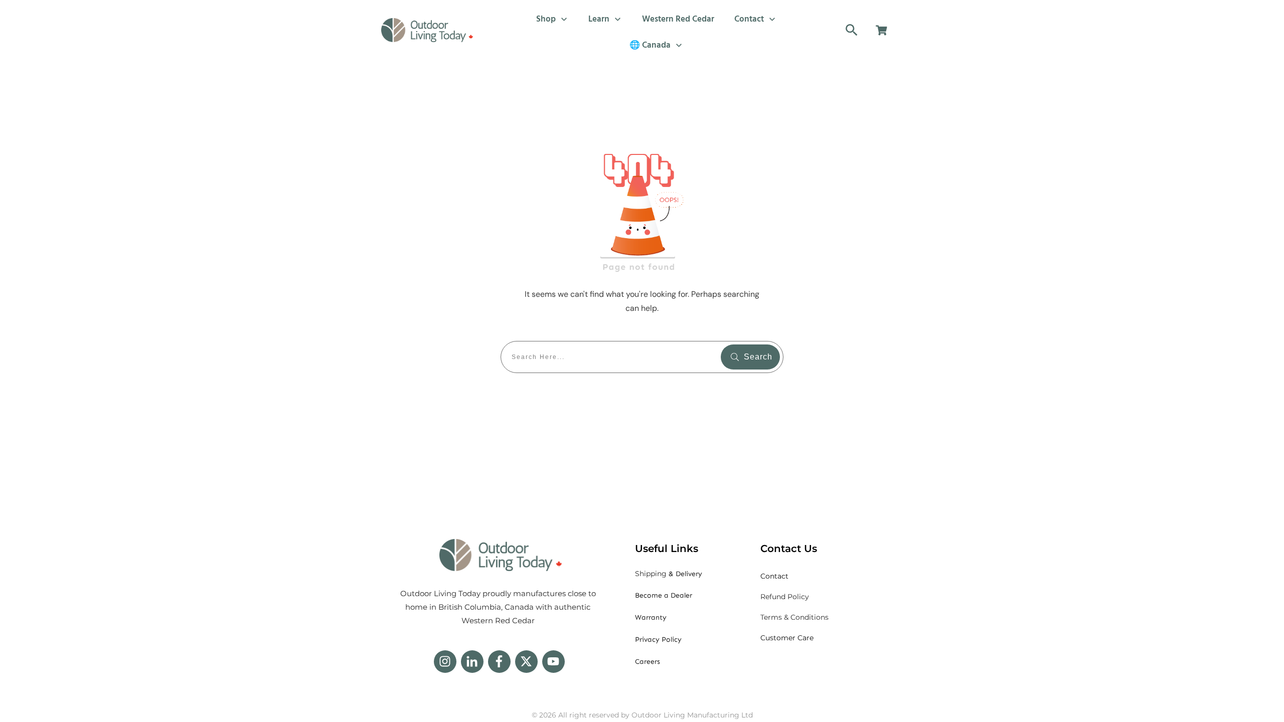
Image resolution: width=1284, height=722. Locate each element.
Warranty (651, 617)
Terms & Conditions (794, 617)
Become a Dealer (663, 595)
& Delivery (668, 574)
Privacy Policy (658, 639)
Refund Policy (784, 596)
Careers (647, 661)
